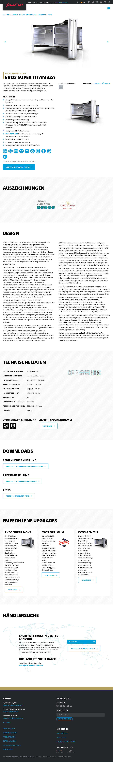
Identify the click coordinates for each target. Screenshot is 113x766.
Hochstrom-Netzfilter (47, 2)
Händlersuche (9, 729)
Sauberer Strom (10, 733)
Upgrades (42, 15)
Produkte (35, 2)
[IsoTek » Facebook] (89, 2)
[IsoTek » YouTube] (105, 2)
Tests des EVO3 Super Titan (17, 496)
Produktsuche (9, 737)
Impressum (61, 737)
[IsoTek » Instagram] (93, 2)
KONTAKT (6, 722)
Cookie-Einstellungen (65, 741)
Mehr (50, 15)
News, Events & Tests (12, 745)
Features (7, 15)
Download (47, 426)
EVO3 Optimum (12, 134)
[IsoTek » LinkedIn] (97, 2)
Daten (22, 15)
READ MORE (12, 590)
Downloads (31, 15)
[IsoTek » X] (101, 2)
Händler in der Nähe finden (18, 167)
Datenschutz (62, 733)
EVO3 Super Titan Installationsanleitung (24, 466)
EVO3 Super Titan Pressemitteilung (21, 481)
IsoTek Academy (9, 741)
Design (15, 15)
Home (29, 2)
